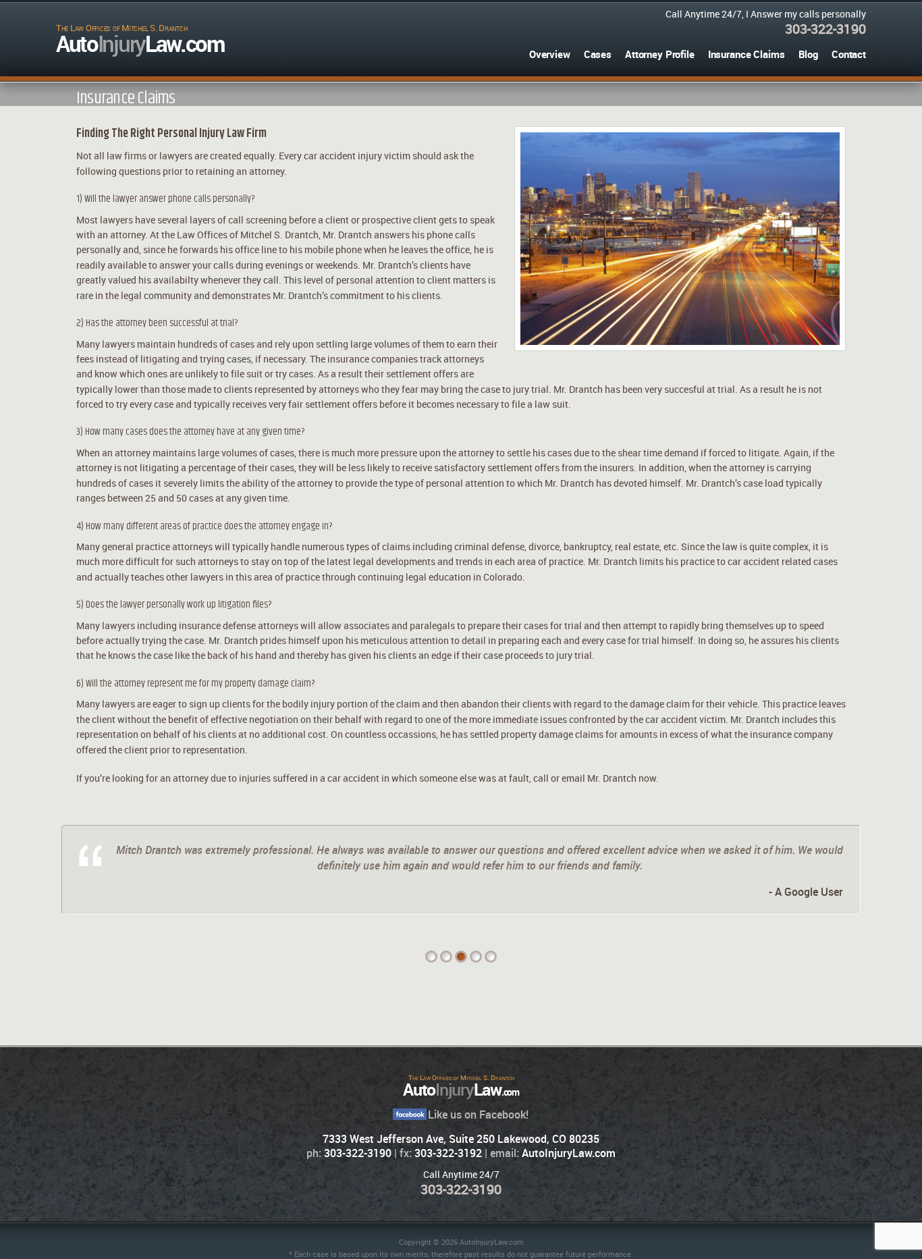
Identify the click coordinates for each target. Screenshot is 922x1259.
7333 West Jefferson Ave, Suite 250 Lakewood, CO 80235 (461, 1138)
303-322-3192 (448, 1153)
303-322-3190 (825, 29)
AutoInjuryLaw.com (569, 1153)
